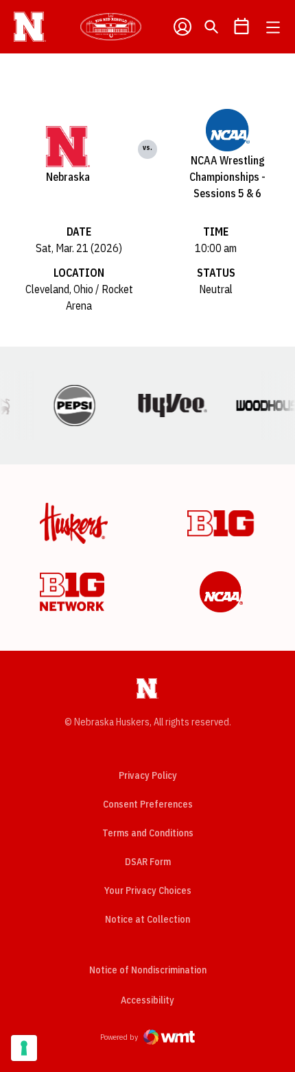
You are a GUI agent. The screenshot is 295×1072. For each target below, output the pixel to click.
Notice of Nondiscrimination (147, 970)
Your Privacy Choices (147, 890)
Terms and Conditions (147, 833)
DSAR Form (148, 862)
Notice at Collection (147, 919)
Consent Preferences (148, 804)
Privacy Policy (148, 775)
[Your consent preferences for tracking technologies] (24, 1048)
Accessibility (147, 999)
